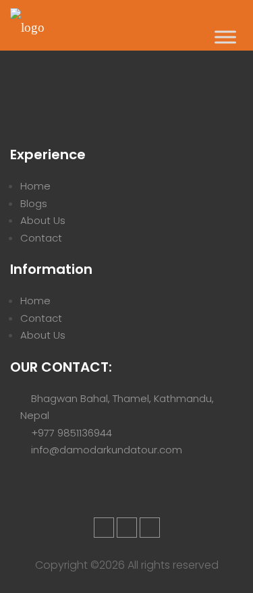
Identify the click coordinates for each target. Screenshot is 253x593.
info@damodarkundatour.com (106, 450)
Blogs (33, 203)
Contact (41, 238)
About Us (42, 220)
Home (35, 186)
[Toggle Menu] (225, 36)
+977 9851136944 (71, 433)
